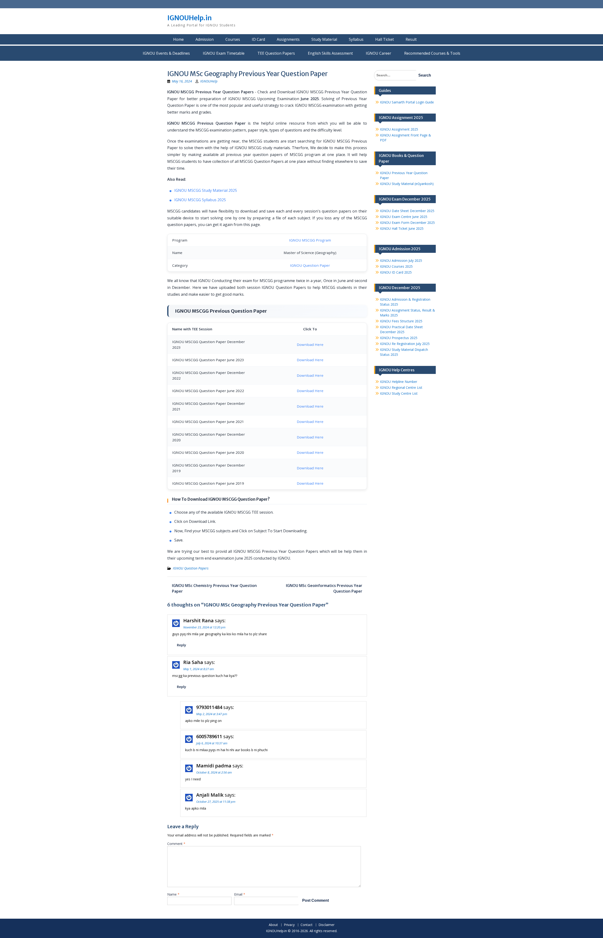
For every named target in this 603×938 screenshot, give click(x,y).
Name (173, 894)
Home (178, 39)
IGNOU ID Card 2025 (396, 272)
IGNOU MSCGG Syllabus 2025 (200, 199)
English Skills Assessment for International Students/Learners (330, 53)
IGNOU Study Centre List (399, 393)
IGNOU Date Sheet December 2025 (407, 211)
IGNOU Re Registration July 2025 (405, 343)
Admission (205, 39)
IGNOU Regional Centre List (401, 387)
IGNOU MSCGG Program (310, 240)
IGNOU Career (378, 53)
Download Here (310, 344)
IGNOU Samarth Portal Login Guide (407, 102)
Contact (307, 924)
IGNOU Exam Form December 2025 (407, 222)
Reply (181, 645)
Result (411, 39)
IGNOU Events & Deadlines (166, 53)
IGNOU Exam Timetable (223, 53)
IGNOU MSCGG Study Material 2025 (205, 190)
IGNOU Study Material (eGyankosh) (407, 183)
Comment (176, 843)
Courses (232, 39)
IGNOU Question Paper (310, 265)
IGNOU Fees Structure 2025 (401, 321)
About (273, 924)
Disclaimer (326, 924)
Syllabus (356, 39)
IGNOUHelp (208, 81)
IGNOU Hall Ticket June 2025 (402, 228)
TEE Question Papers (276, 53)
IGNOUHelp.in (189, 18)
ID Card (258, 39)
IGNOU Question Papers (190, 568)
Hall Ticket (384, 39)
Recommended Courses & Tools (432, 53)
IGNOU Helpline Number (398, 381)
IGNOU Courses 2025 (396, 266)
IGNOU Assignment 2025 (399, 129)
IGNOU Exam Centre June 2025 (403, 216)
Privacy (289, 924)
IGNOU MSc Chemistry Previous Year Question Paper (214, 588)
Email (239, 894)
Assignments (288, 39)
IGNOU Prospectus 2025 (398, 338)
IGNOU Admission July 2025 (401, 260)
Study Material (324, 39)
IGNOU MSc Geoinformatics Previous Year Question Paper (324, 588)
